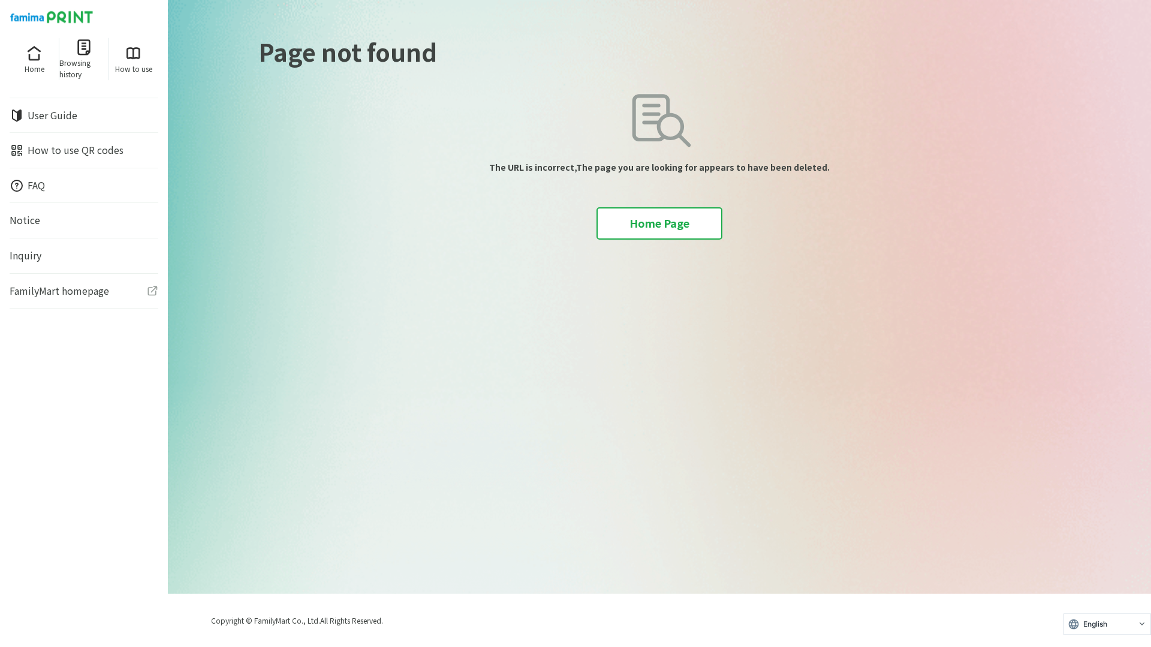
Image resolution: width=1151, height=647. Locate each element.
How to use (133, 69)
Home (34, 69)
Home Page (659, 223)
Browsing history (75, 68)
